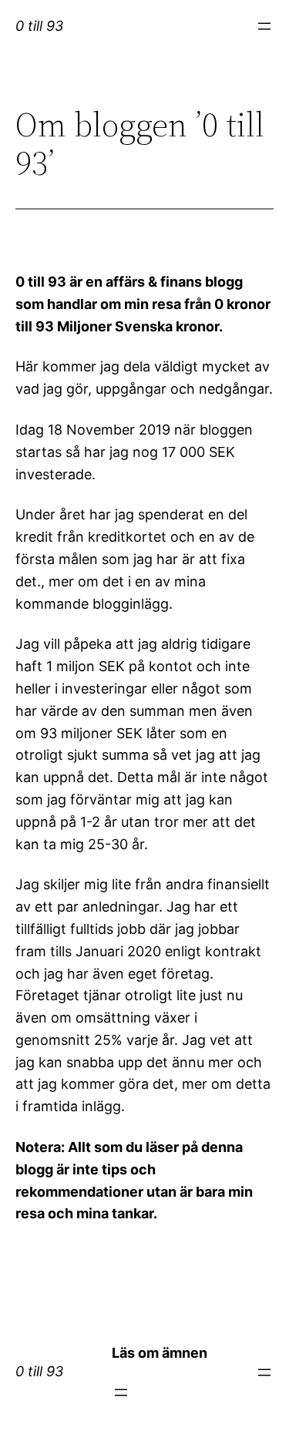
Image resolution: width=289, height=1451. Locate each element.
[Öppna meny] (264, 26)
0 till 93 (39, 26)
